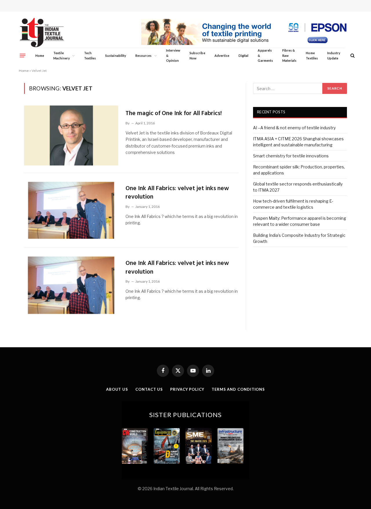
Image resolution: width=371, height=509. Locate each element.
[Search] (352, 55)
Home (39, 55)
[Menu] (23, 55)
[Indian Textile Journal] (42, 32)
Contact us (149, 389)
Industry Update (333, 55)
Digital (243, 55)
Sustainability (115, 55)
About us (117, 389)
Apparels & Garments (265, 55)
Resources (143, 55)
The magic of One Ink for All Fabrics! (174, 113)
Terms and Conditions (238, 389)
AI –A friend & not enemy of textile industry (294, 127)
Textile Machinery (61, 55)
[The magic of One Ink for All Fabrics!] (71, 135)
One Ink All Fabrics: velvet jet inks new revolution (177, 192)
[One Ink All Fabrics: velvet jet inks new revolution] (71, 210)
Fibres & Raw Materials (289, 55)
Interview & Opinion (173, 55)
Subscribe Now (197, 55)
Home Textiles (312, 55)
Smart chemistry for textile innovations (291, 155)
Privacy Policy (187, 389)
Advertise (222, 55)
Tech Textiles (90, 55)
